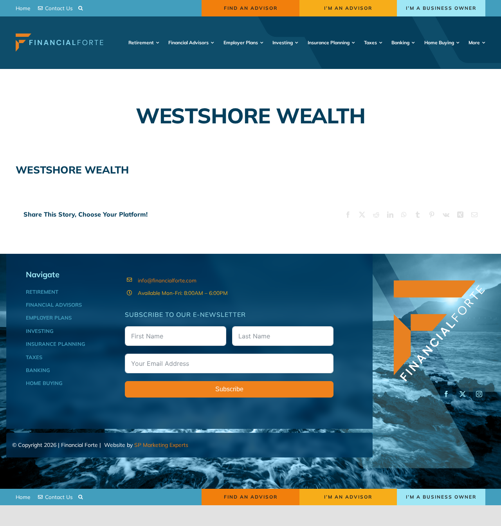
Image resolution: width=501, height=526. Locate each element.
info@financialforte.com (167, 280)
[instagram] (479, 394)
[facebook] (446, 394)
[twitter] (462, 394)
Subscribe (229, 389)
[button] (80, 8)
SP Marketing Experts (161, 444)
